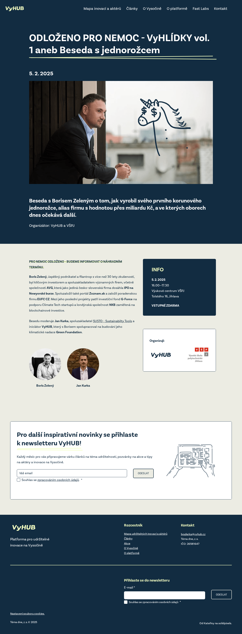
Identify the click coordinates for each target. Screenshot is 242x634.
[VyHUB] (15, 8)
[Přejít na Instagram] (193, 552)
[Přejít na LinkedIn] (183, 552)
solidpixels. (225, 623)
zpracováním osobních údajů (58, 480)
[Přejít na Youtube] (212, 552)
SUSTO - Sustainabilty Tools (112, 321)
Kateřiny (209, 623)
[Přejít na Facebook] (202, 552)
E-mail (129, 587)
